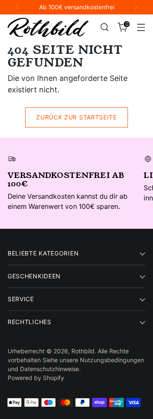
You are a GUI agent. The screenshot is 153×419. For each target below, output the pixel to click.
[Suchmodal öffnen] (104, 27)
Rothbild (82, 351)
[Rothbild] (48, 27)
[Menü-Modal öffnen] (141, 27)
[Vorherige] (17, 7)
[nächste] (136, 7)
